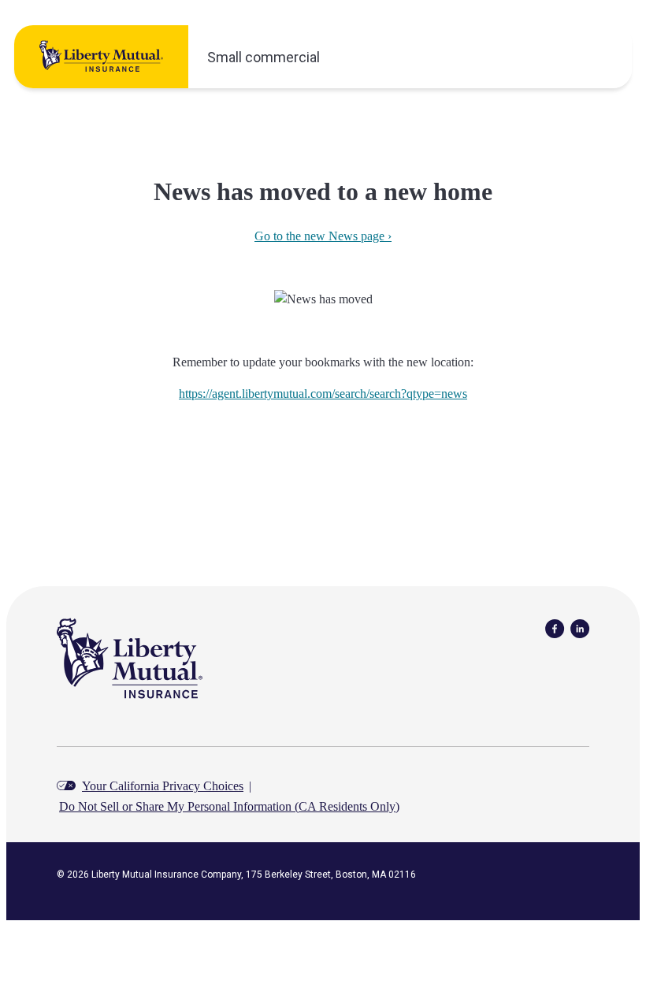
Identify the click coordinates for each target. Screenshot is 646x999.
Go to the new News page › (323, 236)
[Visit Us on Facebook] (554, 627)
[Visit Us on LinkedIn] (579, 627)
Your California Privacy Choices (162, 786)
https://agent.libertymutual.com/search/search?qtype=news (323, 393)
